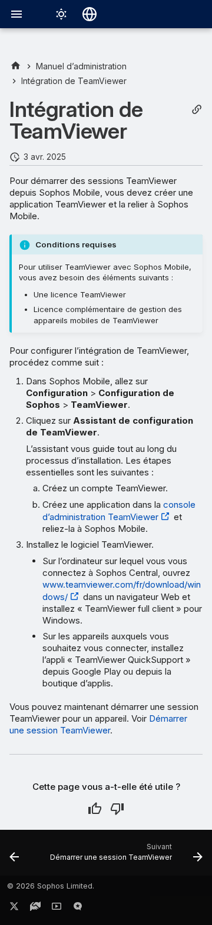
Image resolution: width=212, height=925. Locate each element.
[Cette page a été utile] (95, 809)
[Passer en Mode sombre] (61, 14)
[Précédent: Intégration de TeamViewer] (14, 856)
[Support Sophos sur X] (14, 908)
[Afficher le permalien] (197, 109)
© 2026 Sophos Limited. (50, 886)
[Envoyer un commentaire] (77, 908)
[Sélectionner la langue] (89, 14)
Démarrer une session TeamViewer (98, 724)
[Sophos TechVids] (56, 908)
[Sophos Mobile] (15, 66)
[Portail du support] (35, 908)
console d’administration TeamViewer (119, 510)
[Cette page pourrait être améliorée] (117, 809)
